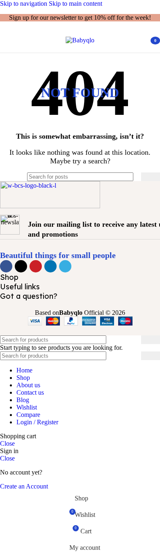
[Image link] (50, 205)
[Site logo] (80, 40)
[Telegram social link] (65, 266)
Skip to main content (75, 3)
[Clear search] (133, 177)
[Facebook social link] (6, 266)
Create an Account (24, 486)
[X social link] (21, 266)
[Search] (150, 176)
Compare (28, 414)
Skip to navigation (24, 3)
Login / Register (37, 422)
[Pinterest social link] (36, 266)
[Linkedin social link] (50, 266)
